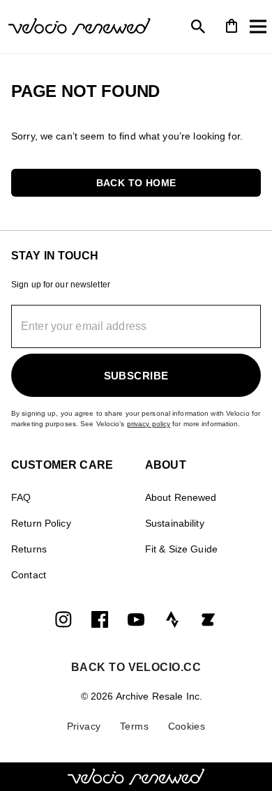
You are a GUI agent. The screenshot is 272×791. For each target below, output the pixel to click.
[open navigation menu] (258, 26)
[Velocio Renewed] (77, 26)
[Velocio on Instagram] (63, 619)
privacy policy (149, 424)
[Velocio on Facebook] (99, 619)
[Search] (198, 26)
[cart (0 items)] (231, 25)
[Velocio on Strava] (172, 619)
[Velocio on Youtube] (136, 619)
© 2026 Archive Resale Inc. (141, 696)
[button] (136, 183)
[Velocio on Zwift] (208, 619)
